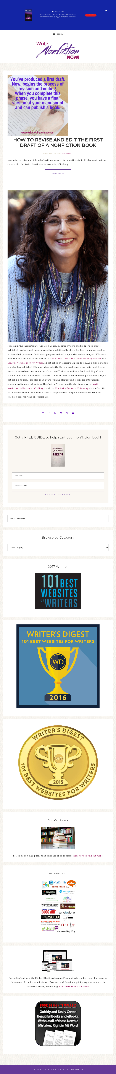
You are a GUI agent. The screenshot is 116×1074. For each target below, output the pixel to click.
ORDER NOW (91, 15)
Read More (58, 173)
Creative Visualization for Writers (25, 362)
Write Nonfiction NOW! (58, 50)
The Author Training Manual (86, 358)
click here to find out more (88, 855)
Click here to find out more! (74, 986)
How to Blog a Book (60, 358)
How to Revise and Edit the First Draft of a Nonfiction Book (58, 142)
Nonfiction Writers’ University (71, 388)
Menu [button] (60, 34)
